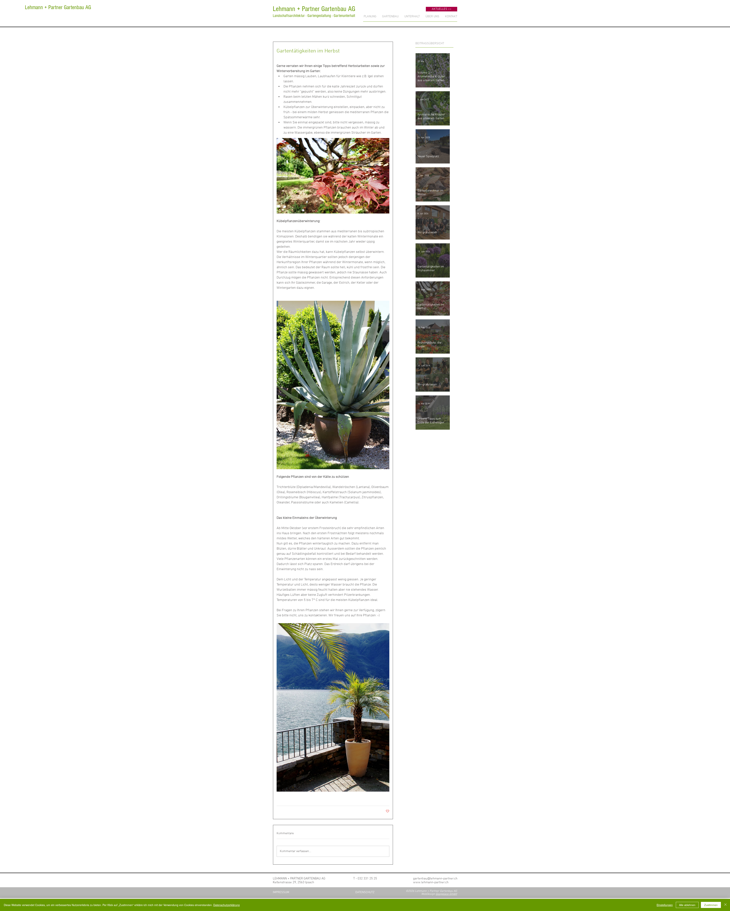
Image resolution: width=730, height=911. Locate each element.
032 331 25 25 (367, 879)
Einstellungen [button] (665, 905)
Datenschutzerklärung (226, 905)
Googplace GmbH (446, 894)
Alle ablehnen (687, 905)
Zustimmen (711, 905)
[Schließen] (725, 905)
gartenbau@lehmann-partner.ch (435, 879)
